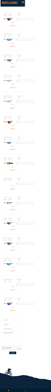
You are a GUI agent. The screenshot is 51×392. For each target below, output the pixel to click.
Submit (13, 353)
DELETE (12, 26)
